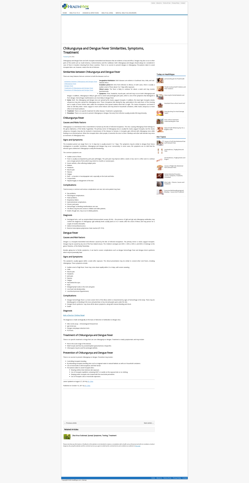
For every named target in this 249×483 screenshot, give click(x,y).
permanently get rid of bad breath (174, 79)
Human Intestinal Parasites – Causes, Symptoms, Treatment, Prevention (173, 175)
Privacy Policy (175, 3)
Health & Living (107, 13)
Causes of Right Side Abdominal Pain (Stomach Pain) (173, 166)
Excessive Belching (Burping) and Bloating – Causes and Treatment (174, 191)
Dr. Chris (71, 57)
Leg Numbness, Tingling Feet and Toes (174, 150)
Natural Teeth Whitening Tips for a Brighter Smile (174, 128)
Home (153, 3)
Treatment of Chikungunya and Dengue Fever (78, 88)
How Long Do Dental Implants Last (174, 95)
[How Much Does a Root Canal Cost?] (160, 106)
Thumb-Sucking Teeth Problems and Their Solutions (175, 87)
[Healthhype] (76, 6)
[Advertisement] (124, 29)
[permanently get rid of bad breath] (160, 82)
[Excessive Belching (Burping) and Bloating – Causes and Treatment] (160, 194)
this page (137, 446)
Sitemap (84, 480)
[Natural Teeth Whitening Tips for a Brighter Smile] (160, 131)
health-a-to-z (74, 13)
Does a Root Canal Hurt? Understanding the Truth (171, 120)
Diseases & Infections (91, 13)
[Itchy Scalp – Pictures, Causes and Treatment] (160, 185)
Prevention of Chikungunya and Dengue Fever (78, 90)
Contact (183, 3)
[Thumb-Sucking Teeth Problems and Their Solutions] (160, 90)
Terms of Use (166, 3)
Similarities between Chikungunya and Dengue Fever (80, 81)
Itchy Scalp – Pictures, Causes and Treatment (174, 183)
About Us (159, 3)
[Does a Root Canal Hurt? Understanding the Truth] (160, 123)
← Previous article (70, 423)
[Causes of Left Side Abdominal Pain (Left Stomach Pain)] (160, 145)
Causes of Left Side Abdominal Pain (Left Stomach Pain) (174, 142)
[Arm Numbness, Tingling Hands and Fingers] (160, 161)
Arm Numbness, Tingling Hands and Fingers (174, 158)
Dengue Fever (68, 86)
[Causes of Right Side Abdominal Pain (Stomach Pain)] (160, 169)
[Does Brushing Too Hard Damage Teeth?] (160, 115)
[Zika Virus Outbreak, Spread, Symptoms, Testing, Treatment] (67, 438)
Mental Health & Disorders (126, 13)
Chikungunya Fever (70, 84)
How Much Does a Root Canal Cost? (174, 103)
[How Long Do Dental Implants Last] (160, 98)
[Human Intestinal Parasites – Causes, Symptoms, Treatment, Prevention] (160, 177)
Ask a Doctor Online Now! (74, 315)
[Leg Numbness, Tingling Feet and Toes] (160, 153)
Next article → (149, 423)
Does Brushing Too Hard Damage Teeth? (174, 112)
